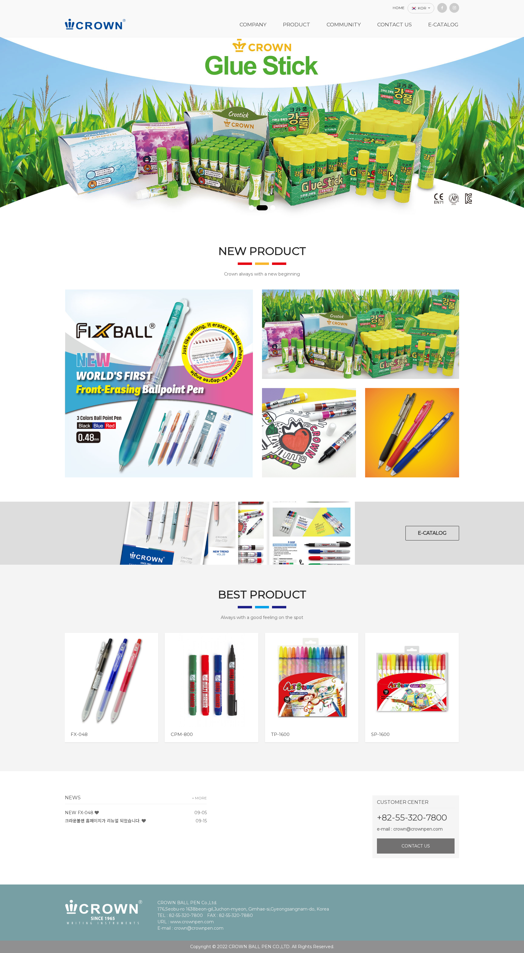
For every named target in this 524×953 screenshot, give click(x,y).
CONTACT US (415, 846)
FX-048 (79, 734)
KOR (422, 8)
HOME (399, 7)
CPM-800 (182, 734)
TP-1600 (280, 734)
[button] (251, 207)
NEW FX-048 (79, 812)
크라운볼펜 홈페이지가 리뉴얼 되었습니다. (102, 821)
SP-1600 (380, 734)
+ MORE (199, 798)
